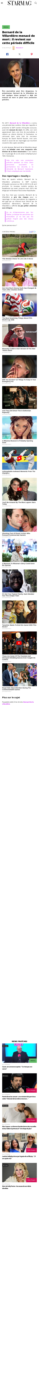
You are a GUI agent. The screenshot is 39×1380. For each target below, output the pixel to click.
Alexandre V (19, 47)
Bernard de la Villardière (20, 123)
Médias (33, 1060)
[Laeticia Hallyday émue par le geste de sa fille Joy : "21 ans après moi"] (19, 1142)
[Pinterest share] (31, 54)
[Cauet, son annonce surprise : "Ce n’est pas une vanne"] (19, 1053)
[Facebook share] (7, 54)
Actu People (31, 1090)
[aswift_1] (19, 19)
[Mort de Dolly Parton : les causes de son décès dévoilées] (19, 1172)
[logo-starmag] (19, 3)
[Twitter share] (19, 54)
